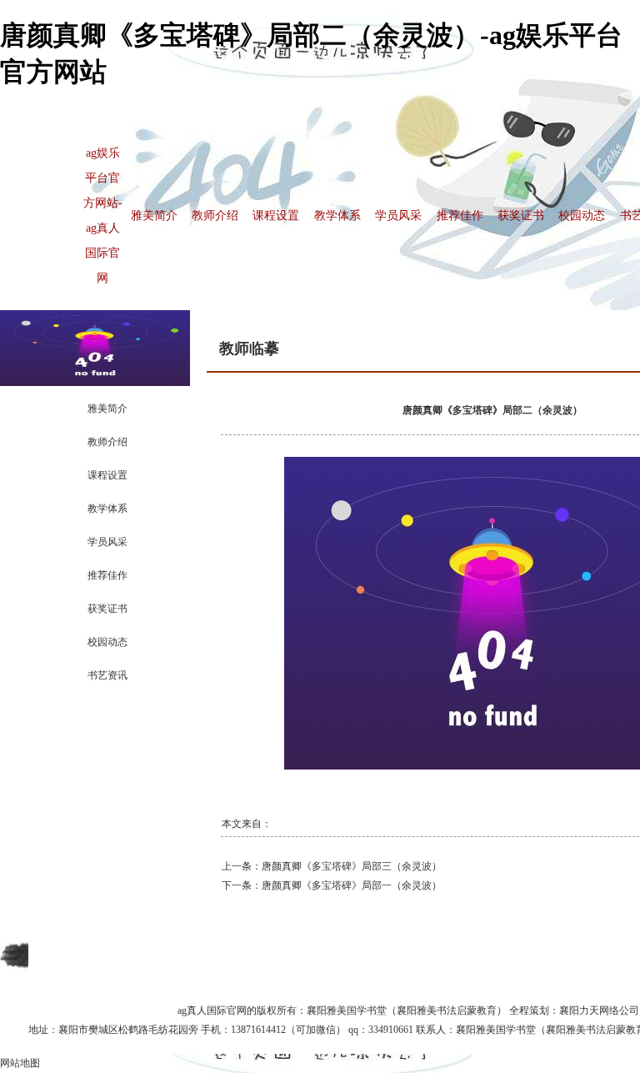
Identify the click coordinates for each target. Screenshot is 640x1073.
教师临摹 (249, 348)
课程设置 (275, 215)
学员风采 (398, 215)
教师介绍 (215, 215)
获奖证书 (521, 215)
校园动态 (581, 215)
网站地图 (20, 1063)
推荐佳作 (460, 215)
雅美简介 (154, 215)
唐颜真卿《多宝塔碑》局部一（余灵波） (352, 885)
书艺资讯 (108, 675)
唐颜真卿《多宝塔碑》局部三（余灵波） (352, 866)
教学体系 (337, 215)
